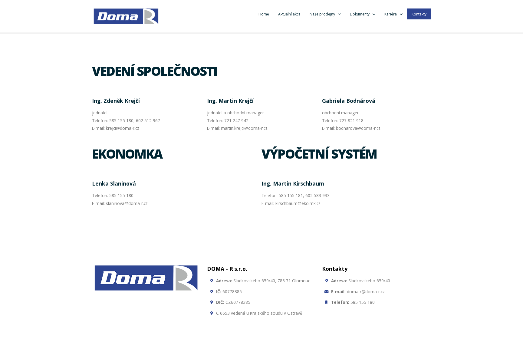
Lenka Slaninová (114, 183)
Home (263, 14)
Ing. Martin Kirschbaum (293, 183)
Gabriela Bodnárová (348, 100)
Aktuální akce (289, 14)
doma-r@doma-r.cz (358, 291)
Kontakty (419, 14)
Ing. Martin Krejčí (230, 100)
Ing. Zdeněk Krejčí (116, 100)
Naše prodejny (322, 14)
